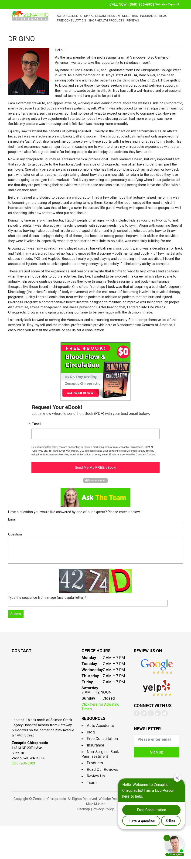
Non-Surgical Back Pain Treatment (100, 754)
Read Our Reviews (102, 769)
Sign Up (156, 752)
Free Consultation (71, 20)
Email (36, 424)
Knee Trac (130, 16)
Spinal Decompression (102, 16)
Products (95, 762)
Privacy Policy (103, 809)
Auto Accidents (69, 16)
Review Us (96, 776)
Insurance (148, 16)
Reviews (132, 20)
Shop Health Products (106, 20)
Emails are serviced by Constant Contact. (132, 454)
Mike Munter (95, 804)
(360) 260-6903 (141, 4)
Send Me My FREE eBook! (95, 467)
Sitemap (83, 809)
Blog (163, 16)
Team (92, 782)
